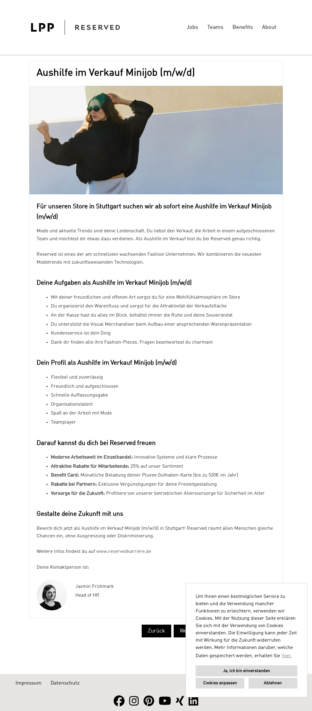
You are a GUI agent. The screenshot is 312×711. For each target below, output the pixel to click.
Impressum (28, 683)
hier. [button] (287, 656)
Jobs (192, 27)
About (269, 27)
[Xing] (180, 701)
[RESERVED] (75, 27)
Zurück (156, 631)
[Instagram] (134, 701)
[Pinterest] (149, 701)
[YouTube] (165, 701)
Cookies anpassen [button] (220, 683)
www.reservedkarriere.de (123, 551)
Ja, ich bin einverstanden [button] (246, 671)
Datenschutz (65, 683)
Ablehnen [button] (273, 683)
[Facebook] (119, 701)
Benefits (242, 27)
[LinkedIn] (193, 701)
